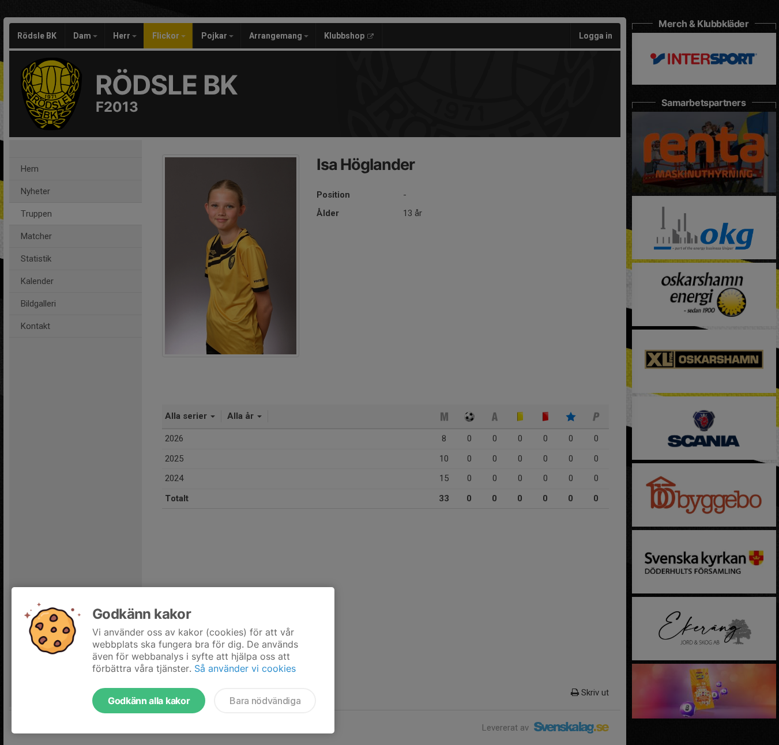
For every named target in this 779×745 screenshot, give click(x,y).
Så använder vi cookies (245, 668)
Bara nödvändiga (264, 700)
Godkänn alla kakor (149, 700)
